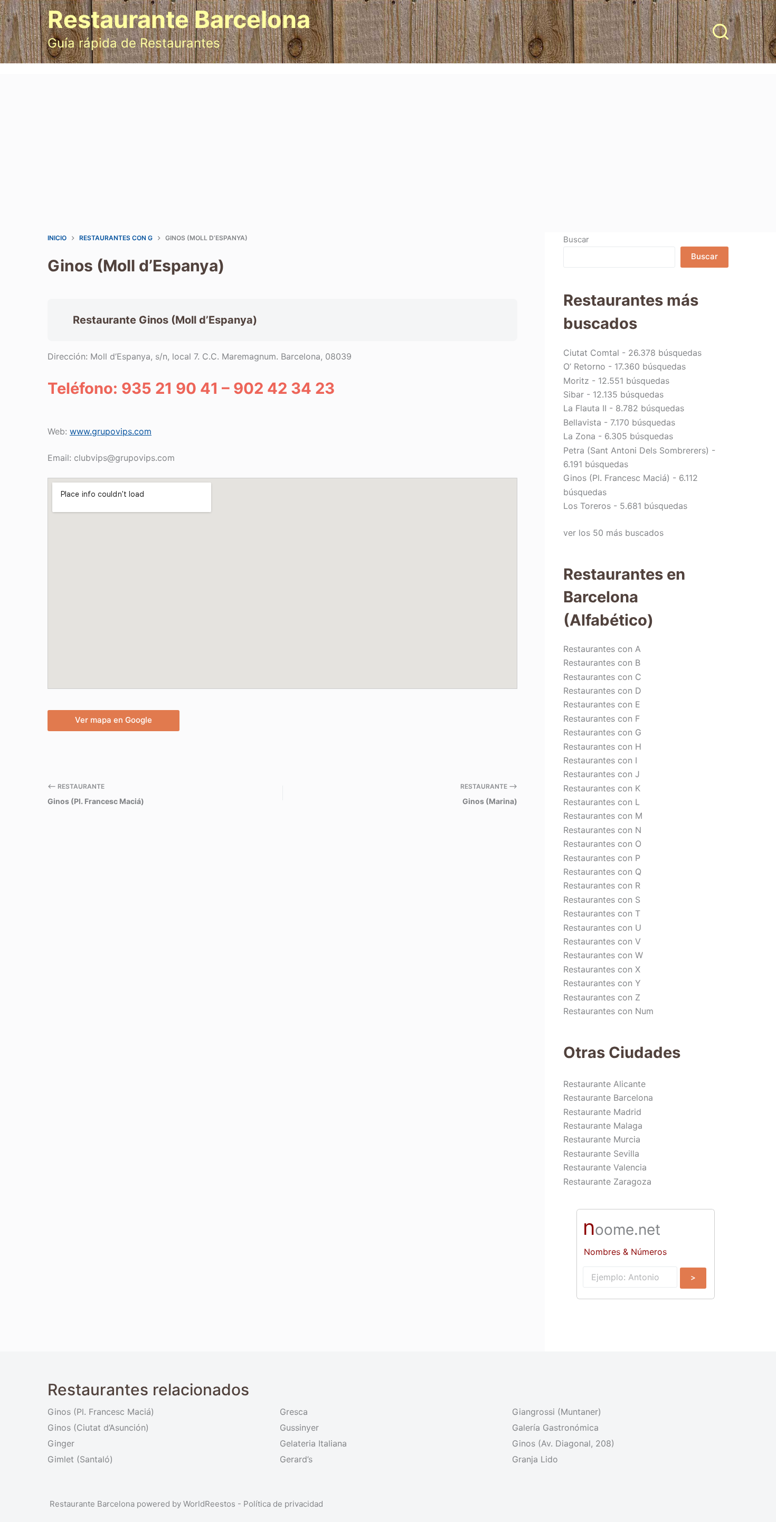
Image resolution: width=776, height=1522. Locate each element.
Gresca (294, 1411)
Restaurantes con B (601, 662)
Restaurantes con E (601, 704)
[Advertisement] (388, 153)
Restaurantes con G (602, 732)
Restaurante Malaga (602, 1125)
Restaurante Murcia (601, 1139)
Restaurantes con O (602, 843)
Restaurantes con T (601, 913)
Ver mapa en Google (113, 720)
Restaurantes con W (603, 955)
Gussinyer (299, 1427)
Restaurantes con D (602, 690)
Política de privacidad (283, 1504)
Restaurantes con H (602, 746)
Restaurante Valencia (605, 1167)
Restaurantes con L (601, 802)
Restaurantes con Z (601, 997)
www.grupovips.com (111, 431)
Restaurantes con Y (602, 983)
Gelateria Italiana (313, 1443)
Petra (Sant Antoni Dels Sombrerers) (636, 450)
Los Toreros (587, 505)
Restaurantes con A (602, 649)
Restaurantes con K (601, 788)
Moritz (576, 380)
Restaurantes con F (601, 718)
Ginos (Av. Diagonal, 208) (563, 1443)
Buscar (576, 239)
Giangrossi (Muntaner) (556, 1411)
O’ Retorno (584, 366)
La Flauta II (585, 408)
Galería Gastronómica (555, 1427)
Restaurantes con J (601, 774)
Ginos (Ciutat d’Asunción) (98, 1427)
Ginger (61, 1443)
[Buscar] (720, 32)
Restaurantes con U (602, 927)
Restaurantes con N (602, 830)
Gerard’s (296, 1459)
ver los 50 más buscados (613, 532)
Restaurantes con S (601, 899)
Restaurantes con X (601, 969)
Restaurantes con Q (602, 871)
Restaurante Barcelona (179, 19)
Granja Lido (535, 1459)
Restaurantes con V (602, 941)
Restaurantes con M (602, 815)
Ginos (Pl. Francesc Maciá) (616, 477)
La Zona (579, 436)
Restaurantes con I (600, 760)
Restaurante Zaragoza (607, 1181)
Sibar (573, 394)
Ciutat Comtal (591, 352)
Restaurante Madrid (602, 1112)
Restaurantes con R (601, 885)
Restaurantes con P (601, 858)
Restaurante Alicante (604, 1084)
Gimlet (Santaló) (80, 1459)
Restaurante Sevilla (601, 1153)
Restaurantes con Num (608, 1011)
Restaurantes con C (602, 677)
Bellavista (582, 422)
